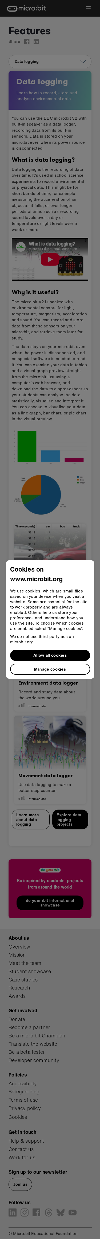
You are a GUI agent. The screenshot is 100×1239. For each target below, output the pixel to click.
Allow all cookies (50, 655)
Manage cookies (50, 669)
